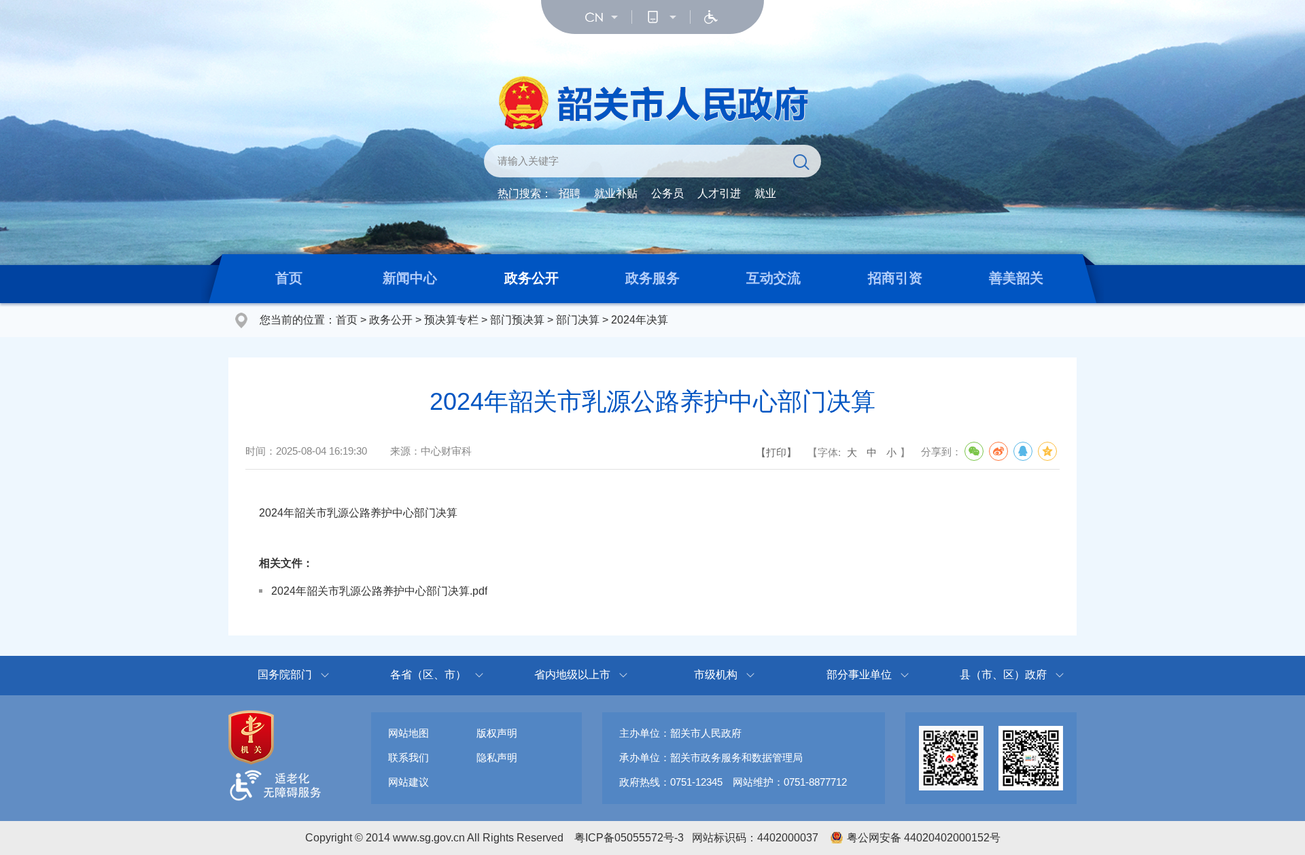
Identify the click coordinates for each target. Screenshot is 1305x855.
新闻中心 (410, 278)
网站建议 (408, 782)
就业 (765, 193)
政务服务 (652, 278)
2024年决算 (639, 320)
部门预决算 (517, 320)
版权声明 (496, 733)
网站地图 (408, 733)
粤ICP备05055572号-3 (629, 837)
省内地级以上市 (572, 674)
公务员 (667, 193)
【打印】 (776, 452)
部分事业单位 (859, 674)
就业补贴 (616, 193)
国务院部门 (285, 674)
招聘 (569, 193)
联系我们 (408, 757)
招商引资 (895, 278)
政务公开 (531, 278)
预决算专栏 (451, 320)
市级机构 (715, 674)
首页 (288, 278)
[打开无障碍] (711, 17)
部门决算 (577, 320)
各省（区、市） (428, 674)
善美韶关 (1016, 278)
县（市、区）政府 (1003, 674)
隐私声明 (496, 757)
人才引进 (719, 193)
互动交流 (773, 278)
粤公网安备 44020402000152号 (923, 837)
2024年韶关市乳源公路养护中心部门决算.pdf (379, 591)
